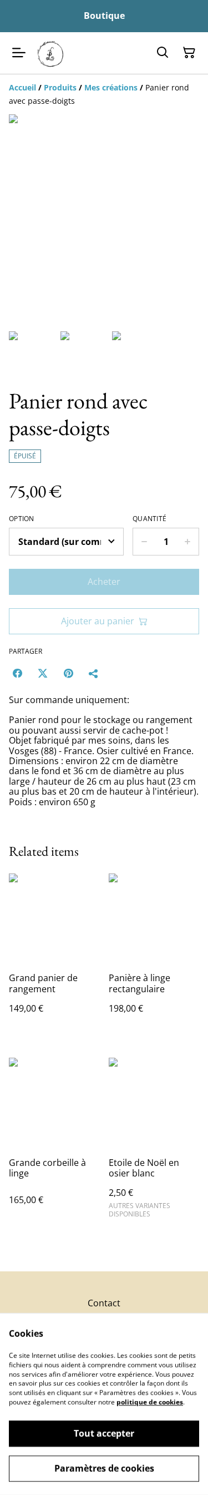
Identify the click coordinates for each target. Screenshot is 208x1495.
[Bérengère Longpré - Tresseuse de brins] (51, 53)
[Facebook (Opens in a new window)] (17, 673)
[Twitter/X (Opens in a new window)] (42, 673)
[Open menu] (19, 53)
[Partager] (93, 673)
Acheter (104, 581)
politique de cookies (149, 1402)
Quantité (149, 519)
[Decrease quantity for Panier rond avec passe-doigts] (144, 541)
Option (21, 519)
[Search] (162, 53)
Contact (104, 1303)
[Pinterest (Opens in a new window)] (68, 673)
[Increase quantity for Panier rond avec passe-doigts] (187, 541)
